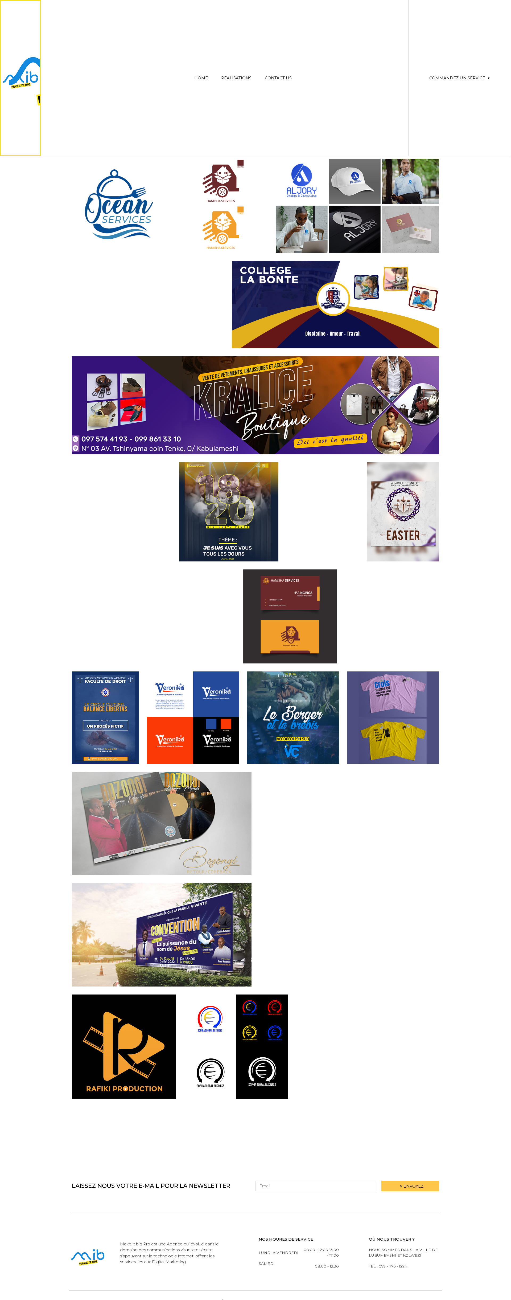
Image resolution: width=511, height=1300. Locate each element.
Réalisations (236, 77)
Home (201, 77)
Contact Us (278, 77)
